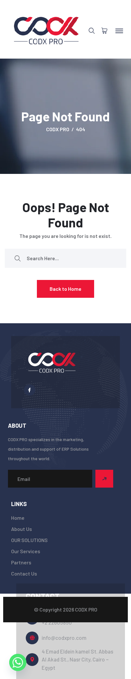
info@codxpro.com (64, 637)
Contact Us (24, 573)
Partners (21, 562)
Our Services (25, 551)
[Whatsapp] (17, 662)
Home (17, 518)
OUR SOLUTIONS (29, 540)
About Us (21, 529)
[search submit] (17, 258)
